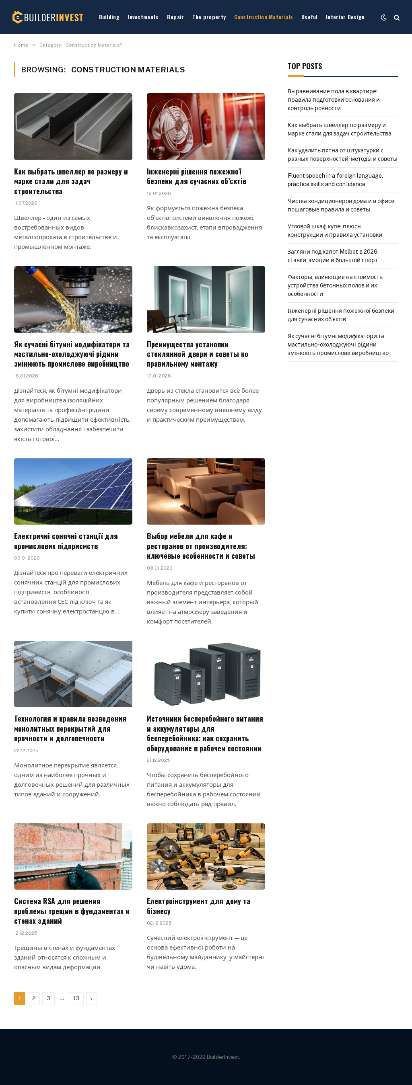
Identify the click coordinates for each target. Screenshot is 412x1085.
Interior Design (345, 16)
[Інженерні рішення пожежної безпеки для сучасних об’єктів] (206, 126)
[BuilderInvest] (48, 17)
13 (76, 998)
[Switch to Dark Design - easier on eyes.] (384, 17)
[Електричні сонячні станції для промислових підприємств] (73, 491)
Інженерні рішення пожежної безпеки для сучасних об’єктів (196, 176)
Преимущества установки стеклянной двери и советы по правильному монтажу (197, 354)
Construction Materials (263, 16)
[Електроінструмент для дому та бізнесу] (206, 856)
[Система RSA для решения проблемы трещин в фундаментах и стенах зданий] (73, 856)
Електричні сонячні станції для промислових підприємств (66, 541)
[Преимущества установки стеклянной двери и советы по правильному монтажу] (206, 299)
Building (109, 16)
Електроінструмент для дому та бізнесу (198, 906)
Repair (175, 16)
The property (209, 16)
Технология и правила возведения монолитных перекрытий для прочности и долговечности (70, 728)
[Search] (396, 17)
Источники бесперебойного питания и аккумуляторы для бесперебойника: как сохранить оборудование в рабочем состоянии (205, 733)
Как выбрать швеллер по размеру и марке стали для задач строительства (71, 181)
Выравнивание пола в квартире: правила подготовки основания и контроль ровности (334, 99)
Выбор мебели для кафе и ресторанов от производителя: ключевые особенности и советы (201, 545)
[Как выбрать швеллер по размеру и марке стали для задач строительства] (73, 126)
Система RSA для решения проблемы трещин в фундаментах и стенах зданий (72, 910)
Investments (143, 16)
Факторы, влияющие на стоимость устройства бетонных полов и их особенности (335, 285)
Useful (309, 16)
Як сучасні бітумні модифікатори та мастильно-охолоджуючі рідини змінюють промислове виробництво (72, 354)
